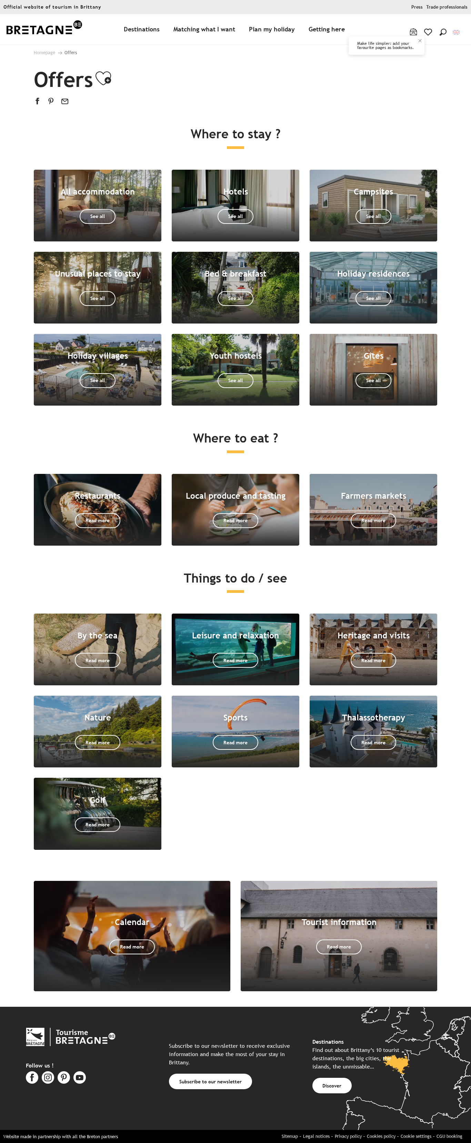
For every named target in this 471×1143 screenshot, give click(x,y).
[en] (456, 32)
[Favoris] (428, 32)
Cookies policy (381, 1136)
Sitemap (290, 1136)
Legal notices (316, 1136)
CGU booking (449, 1136)
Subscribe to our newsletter (210, 1081)
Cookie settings (416, 1136)
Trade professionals (447, 7)
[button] (443, 32)
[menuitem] (44, 29)
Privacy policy (348, 1136)
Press (417, 7)
